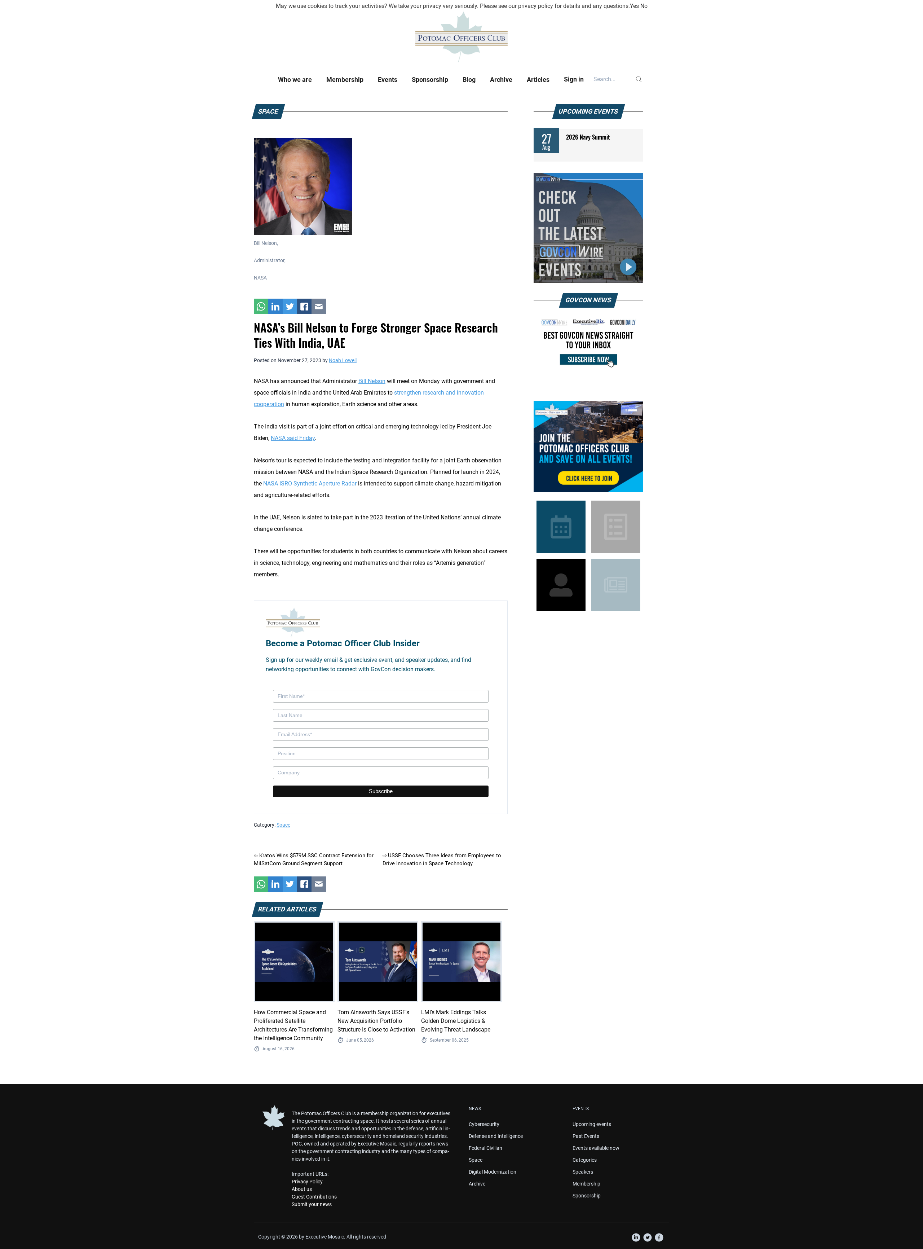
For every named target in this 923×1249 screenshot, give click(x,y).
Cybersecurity (484, 1124)
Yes (634, 6)
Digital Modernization (492, 1172)
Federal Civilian (485, 1148)
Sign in (574, 79)
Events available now (596, 1148)
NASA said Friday (293, 438)
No (644, 6)
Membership (344, 79)
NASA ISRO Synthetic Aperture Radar (310, 483)
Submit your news (312, 1204)
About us (302, 1189)
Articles (538, 79)
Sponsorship (430, 79)
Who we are (295, 79)
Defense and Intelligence (496, 1136)
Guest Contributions (314, 1197)
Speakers (583, 1172)
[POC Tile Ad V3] (588, 446)
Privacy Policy (307, 1181)
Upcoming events (592, 1124)
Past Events (586, 1136)
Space (283, 825)
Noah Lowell (343, 360)
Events (387, 79)
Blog (469, 79)
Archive (501, 79)
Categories (585, 1160)
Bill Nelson (371, 381)
